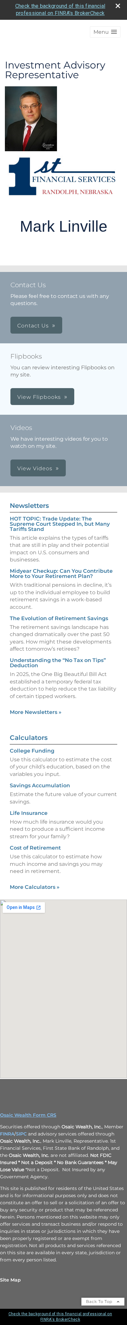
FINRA (7, 1134)
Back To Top (100, 1301)
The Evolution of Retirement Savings (59, 618)
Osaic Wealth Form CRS (28, 1115)
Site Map (10, 1280)
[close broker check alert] (117, 5)
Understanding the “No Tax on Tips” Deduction (58, 663)
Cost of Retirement (35, 848)
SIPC (21, 1134)
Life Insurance (29, 813)
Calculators (29, 738)
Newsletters (29, 505)
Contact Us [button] (33, 326)
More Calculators (35, 887)
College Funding (32, 751)
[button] (105, 32)
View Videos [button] (34, 468)
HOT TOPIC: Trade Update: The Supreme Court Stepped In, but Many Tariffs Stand (60, 524)
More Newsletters (36, 712)
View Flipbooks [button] (39, 397)
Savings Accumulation (40, 785)
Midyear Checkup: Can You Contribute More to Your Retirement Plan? (61, 573)
